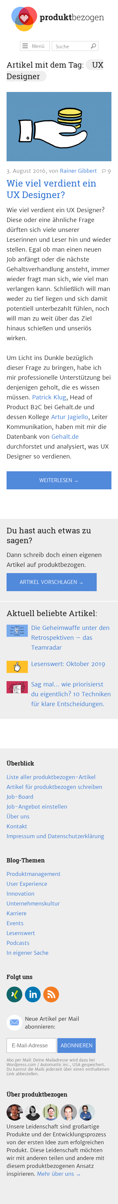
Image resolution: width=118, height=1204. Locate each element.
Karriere (17, 913)
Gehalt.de (65, 436)
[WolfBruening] (69, 1118)
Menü (38, 46)
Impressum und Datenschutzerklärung (55, 836)
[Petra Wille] (87, 1118)
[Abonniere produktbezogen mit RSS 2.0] (51, 994)
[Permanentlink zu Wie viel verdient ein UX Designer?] (59, 128)
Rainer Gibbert (78, 170)
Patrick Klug (49, 397)
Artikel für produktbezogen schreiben (54, 787)
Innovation (20, 893)
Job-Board (20, 796)
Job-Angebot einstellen (37, 806)
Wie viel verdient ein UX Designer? (51, 189)
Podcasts (18, 943)
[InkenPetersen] (33, 1118)
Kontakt (17, 826)
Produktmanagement (34, 874)
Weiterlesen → (59, 480)
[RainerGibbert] (51, 1118)
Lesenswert (21, 933)
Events (15, 923)
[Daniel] (15, 1118)
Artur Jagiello (69, 417)
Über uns (18, 816)
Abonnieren (76, 1045)
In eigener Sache (28, 952)
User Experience (27, 884)
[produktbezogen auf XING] (14, 994)
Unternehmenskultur (33, 903)
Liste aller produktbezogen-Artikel (51, 777)
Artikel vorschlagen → (52, 582)
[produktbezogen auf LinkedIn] (33, 994)
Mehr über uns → (59, 1174)
